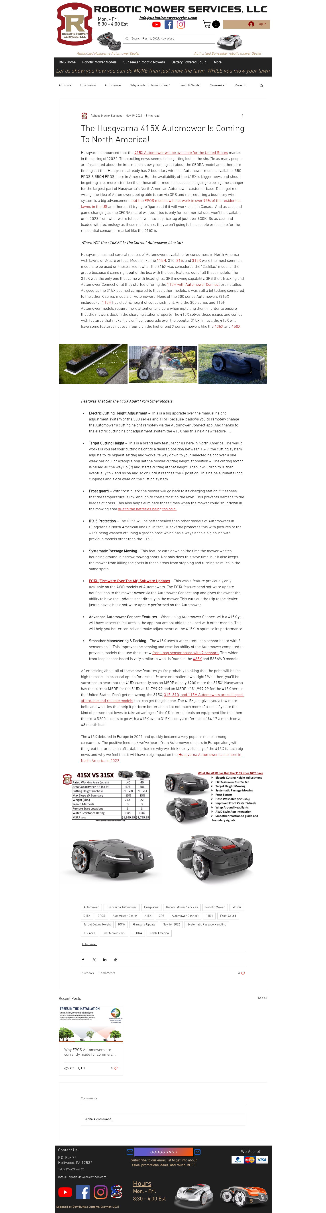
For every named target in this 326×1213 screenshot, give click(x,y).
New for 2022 (171, 925)
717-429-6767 (74, 1170)
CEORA (137, 933)
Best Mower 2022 (114, 933)
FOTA (121, 925)
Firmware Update (143, 925)
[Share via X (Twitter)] (94, 959)
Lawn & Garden (190, 85)
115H (209, 916)
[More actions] (242, 115)
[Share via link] (116, 959)
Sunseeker (218, 85)
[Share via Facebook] (83, 959)
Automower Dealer (125, 916)
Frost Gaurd (228, 916)
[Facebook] (169, 24)
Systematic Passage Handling (206, 925)
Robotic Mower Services (182, 907)
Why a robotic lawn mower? (150, 85)
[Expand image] (93, 364)
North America (159, 933)
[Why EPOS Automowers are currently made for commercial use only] (91, 1024)
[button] (212, 24)
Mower (237, 907)
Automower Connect (185, 916)
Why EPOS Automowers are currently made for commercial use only (90, 1052)
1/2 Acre (89, 933)
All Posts (65, 85)
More (238, 85)
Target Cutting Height (97, 925)
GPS (161, 916)
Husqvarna (88, 85)
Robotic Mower (215, 907)
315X (87, 916)
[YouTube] (156, 24)
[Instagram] (181, 24)
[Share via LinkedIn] (105, 959)
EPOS (101, 916)
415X (148, 916)
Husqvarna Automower (121, 907)
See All (262, 998)
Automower (113, 85)
